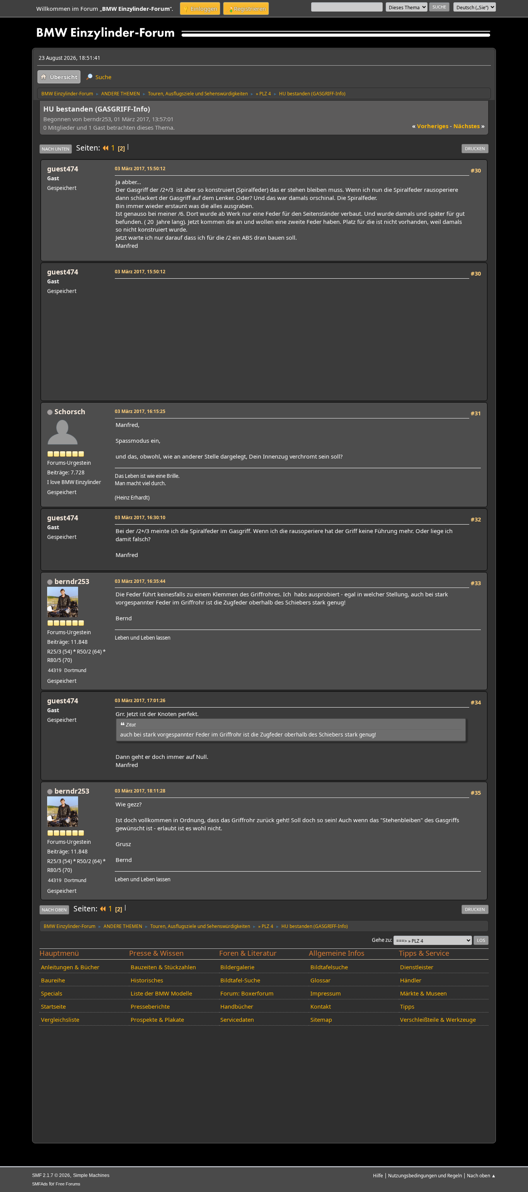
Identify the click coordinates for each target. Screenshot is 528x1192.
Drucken (475, 148)
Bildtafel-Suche (240, 980)
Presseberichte (150, 1006)
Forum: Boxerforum (247, 993)
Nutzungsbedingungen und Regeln (425, 1175)
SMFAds (40, 1184)
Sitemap (321, 1019)
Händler (410, 980)
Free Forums (68, 1184)
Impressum (325, 993)
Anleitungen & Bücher (70, 967)
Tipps (407, 1006)
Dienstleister (416, 967)
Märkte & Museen (423, 993)
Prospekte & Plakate (157, 1019)
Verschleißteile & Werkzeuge (438, 1019)
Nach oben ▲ (481, 1175)
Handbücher (236, 1006)
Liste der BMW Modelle (161, 993)
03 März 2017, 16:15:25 (140, 411)
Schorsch (70, 411)
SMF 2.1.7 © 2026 (51, 1175)
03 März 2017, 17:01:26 (140, 700)
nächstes (469, 126)
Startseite (53, 1006)
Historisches (147, 980)
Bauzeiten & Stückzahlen (163, 967)
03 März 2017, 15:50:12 (140, 168)
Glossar (320, 980)
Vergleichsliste (60, 1019)
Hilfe (378, 1175)
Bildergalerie (237, 967)
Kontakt (320, 1006)
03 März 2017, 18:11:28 (140, 790)
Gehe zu (381, 939)
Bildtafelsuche (329, 967)
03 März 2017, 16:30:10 (140, 517)
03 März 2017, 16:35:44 (140, 581)
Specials (51, 993)
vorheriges (430, 126)
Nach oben (54, 910)
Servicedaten (237, 1019)
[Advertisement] (291, 335)
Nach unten (56, 149)
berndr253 (72, 581)
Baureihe (53, 980)
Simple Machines (91, 1175)
